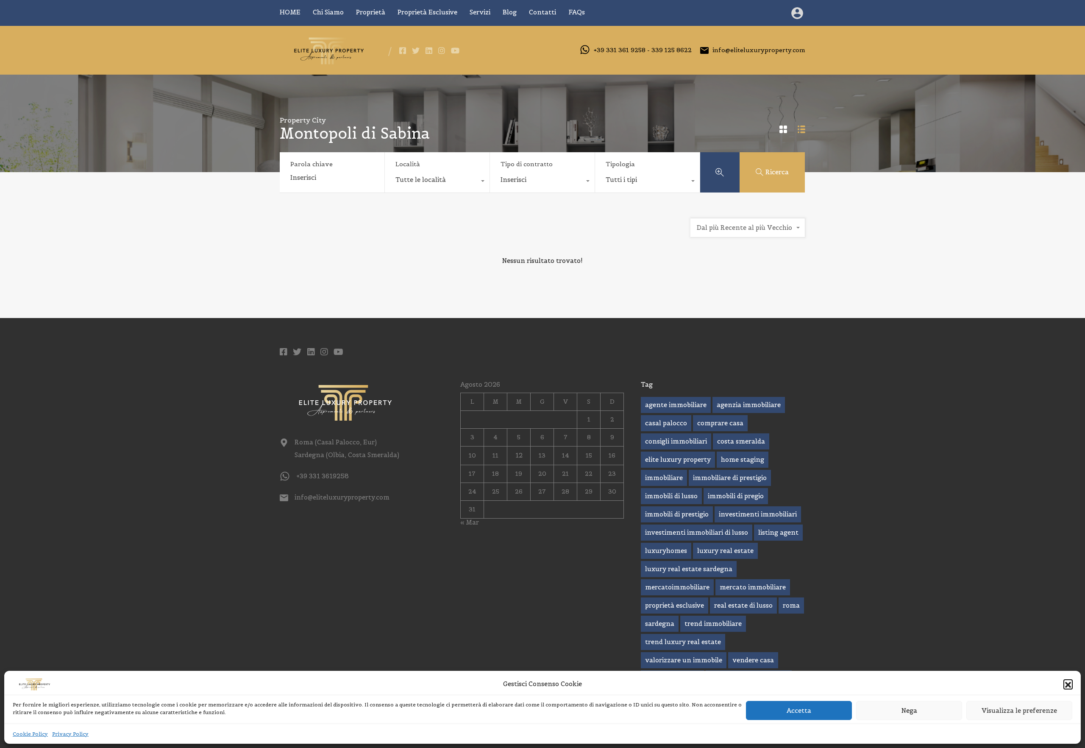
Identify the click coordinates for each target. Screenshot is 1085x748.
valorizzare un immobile (683, 660)
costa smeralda (741, 441)
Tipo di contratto (527, 164)
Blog (510, 12)
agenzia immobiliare (749, 405)
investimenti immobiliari (758, 514)
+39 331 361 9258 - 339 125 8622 (643, 50)
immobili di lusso (671, 496)
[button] (1068, 684)
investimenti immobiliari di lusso (696, 532)
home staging (742, 459)
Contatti (542, 12)
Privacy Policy (70, 734)
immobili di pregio (736, 496)
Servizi (480, 12)
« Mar (469, 522)
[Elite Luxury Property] (327, 62)
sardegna (659, 624)
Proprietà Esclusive (427, 12)
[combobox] (437, 182)
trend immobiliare (713, 624)
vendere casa (753, 660)
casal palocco (666, 423)
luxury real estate (725, 551)
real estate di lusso (743, 605)
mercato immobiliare (753, 587)
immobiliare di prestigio (730, 478)
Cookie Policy (30, 734)
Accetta (799, 710)
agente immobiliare (676, 405)
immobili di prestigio (677, 514)
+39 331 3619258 (322, 476)
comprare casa (720, 423)
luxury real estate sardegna (688, 569)
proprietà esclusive (674, 605)
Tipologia (620, 164)
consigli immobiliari (676, 441)
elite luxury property (678, 459)
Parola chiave (311, 164)
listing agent (778, 532)
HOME (290, 12)
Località (407, 164)
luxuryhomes (666, 551)
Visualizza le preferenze (1019, 710)
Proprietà (370, 12)
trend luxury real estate (683, 642)
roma (791, 605)
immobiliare (664, 478)
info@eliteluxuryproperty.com (758, 50)
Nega (909, 710)
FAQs (576, 12)
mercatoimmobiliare (677, 587)
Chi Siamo (328, 12)
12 (519, 455)
